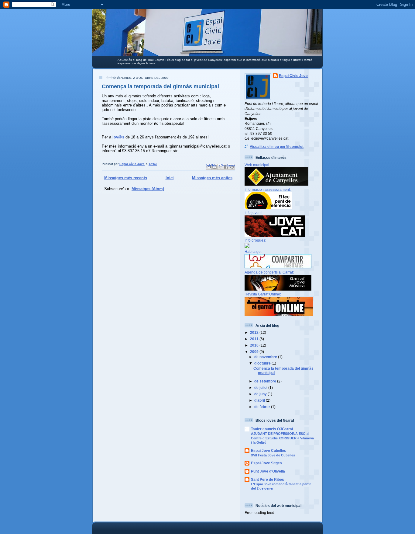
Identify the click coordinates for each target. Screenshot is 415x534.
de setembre (265, 381)
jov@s (118, 137)
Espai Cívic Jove (293, 76)
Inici (170, 178)
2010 (254, 345)
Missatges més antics (212, 178)
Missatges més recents (125, 178)
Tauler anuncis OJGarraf (272, 429)
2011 (254, 339)
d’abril (260, 400)
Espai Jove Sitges (266, 463)
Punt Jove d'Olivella (268, 471)
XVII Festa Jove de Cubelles (273, 455)
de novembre (266, 357)
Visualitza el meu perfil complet (277, 146)
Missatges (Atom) (148, 189)
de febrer (262, 407)
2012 (254, 332)
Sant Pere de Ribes (267, 479)
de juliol (261, 387)
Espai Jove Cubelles (268, 450)
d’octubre (263, 363)
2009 (254, 352)
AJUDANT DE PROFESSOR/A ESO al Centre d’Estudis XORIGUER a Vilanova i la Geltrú (282, 438)
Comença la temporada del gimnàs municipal (160, 86)
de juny (261, 394)
